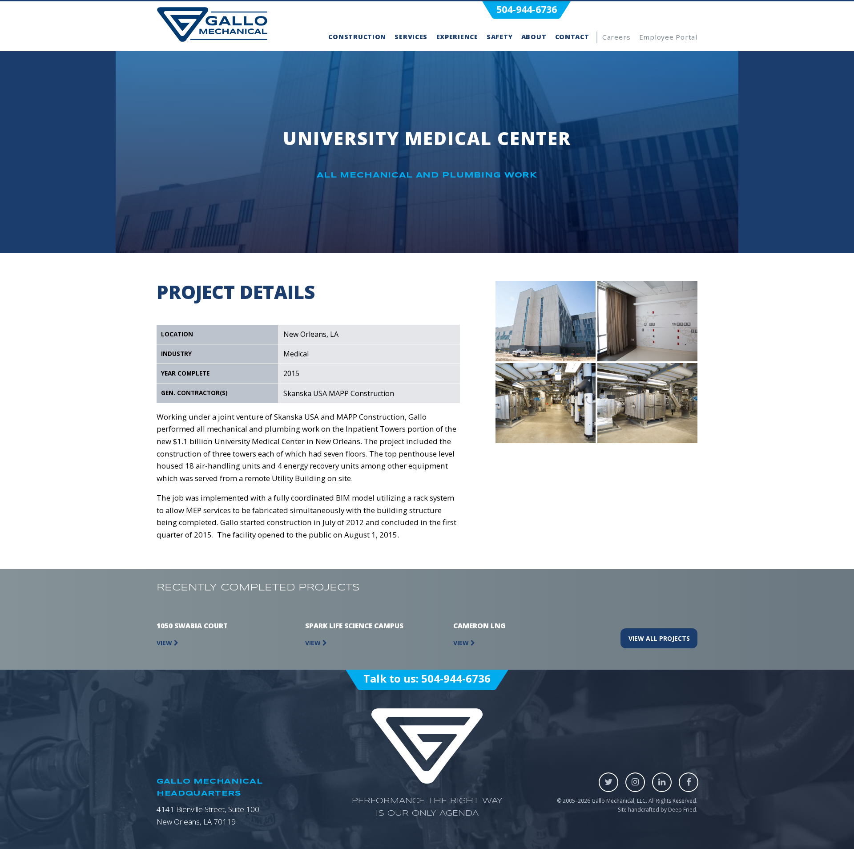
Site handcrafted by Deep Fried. (657, 809)
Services (411, 36)
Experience (457, 36)
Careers (616, 36)
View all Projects (659, 638)
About (534, 36)
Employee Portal (668, 36)
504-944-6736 (526, 9)
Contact (572, 36)
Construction (357, 36)
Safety (499, 36)
